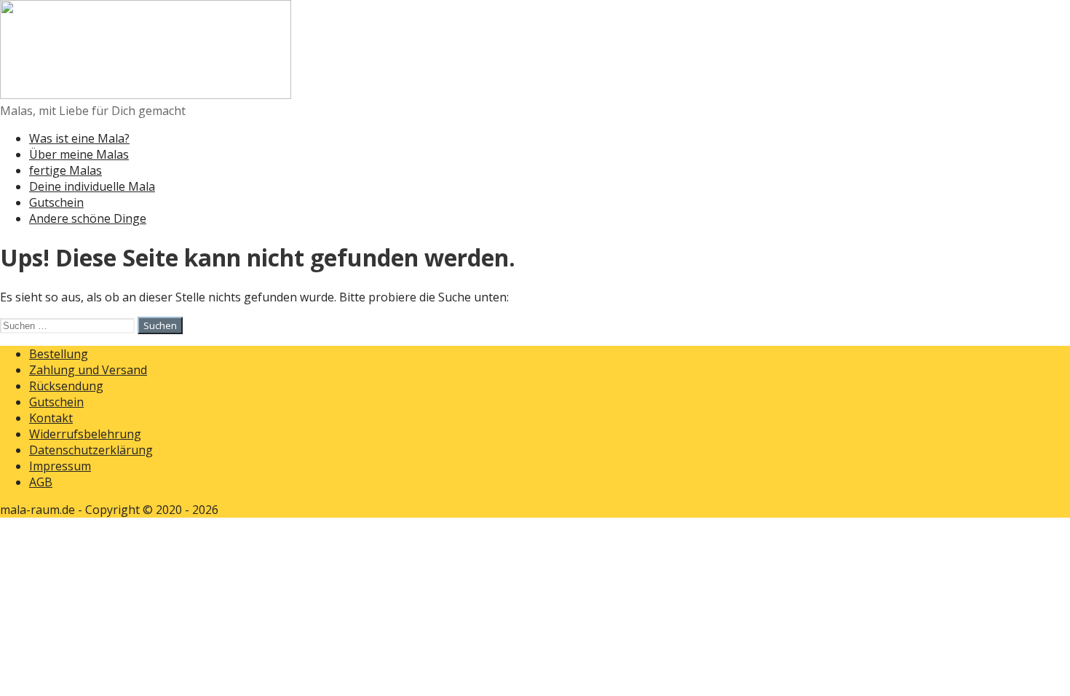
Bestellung (58, 354)
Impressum (60, 466)
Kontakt (51, 418)
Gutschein (56, 202)
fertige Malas (65, 170)
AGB (40, 482)
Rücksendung (66, 386)
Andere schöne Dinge (87, 218)
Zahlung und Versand (88, 370)
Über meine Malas (79, 154)
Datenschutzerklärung (91, 450)
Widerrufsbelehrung (85, 434)
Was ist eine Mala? (79, 138)
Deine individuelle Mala (92, 186)
